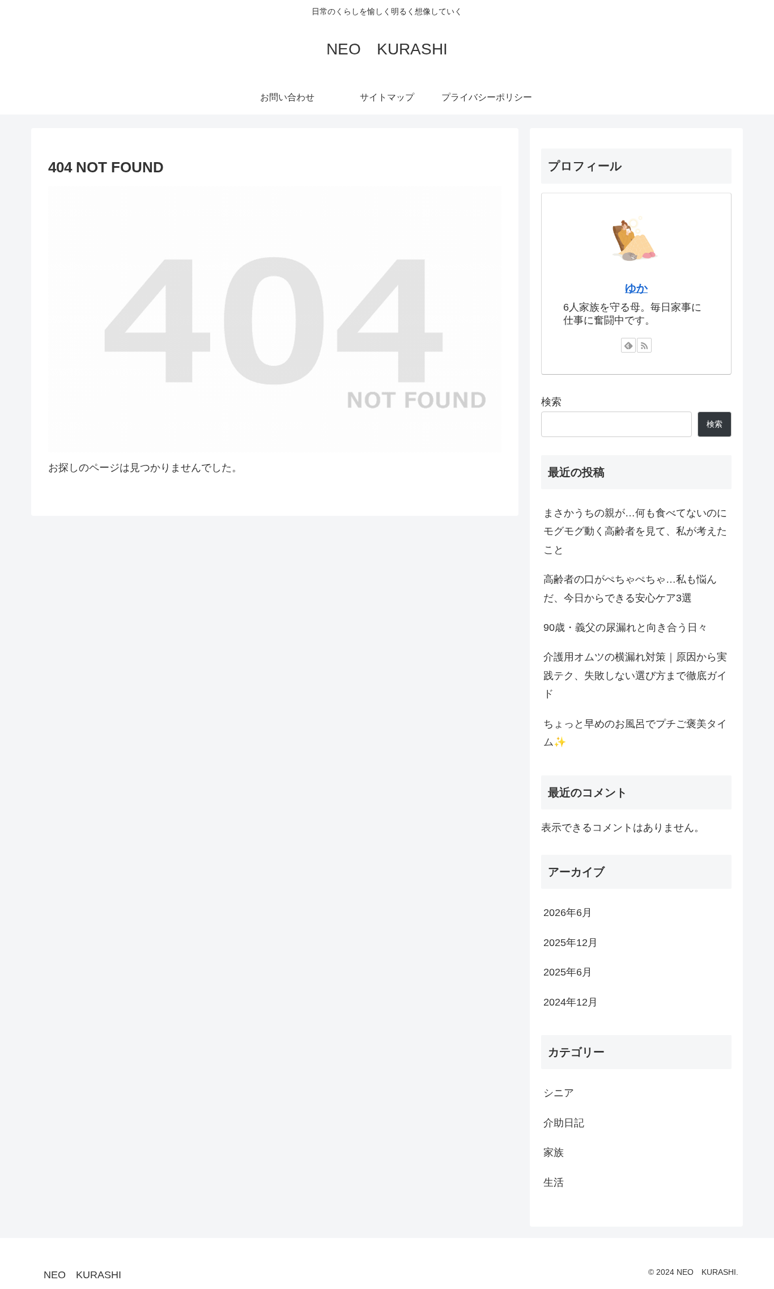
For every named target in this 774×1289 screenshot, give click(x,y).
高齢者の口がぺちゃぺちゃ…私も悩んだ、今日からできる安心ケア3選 (630, 588)
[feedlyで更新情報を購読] (628, 345)
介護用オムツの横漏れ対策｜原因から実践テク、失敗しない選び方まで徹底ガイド (635, 675)
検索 (551, 402)
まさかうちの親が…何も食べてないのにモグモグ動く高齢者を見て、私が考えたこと (635, 531)
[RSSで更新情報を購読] (644, 345)
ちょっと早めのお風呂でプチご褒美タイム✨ (635, 733)
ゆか (636, 288)
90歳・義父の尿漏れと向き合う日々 (625, 627)
